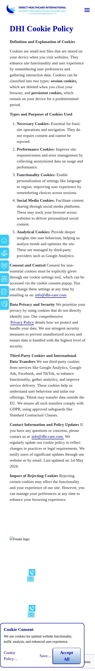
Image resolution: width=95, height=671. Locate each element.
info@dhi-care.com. (48, 436)
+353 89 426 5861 (51, 572)
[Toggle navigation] (87, 9)
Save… (45, 656)
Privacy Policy (22, 322)
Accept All (66, 656)
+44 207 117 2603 (51, 608)
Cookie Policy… (11, 655)
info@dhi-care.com (50, 295)
